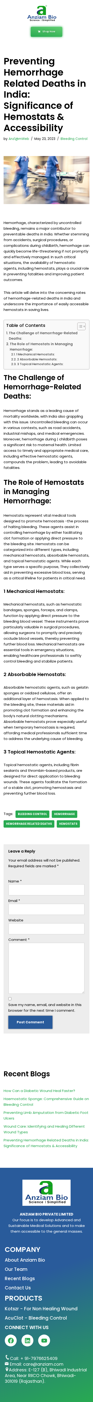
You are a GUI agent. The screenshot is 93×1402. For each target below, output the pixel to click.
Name (15, 881)
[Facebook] (11, 1340)
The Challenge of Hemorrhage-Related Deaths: (43, 336)
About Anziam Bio (25, 1260)
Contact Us (18, 1288)
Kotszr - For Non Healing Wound (41, 1309)
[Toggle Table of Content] (79, 326)
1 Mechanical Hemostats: (35, 354)
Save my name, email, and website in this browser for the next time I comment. (45, 1007)
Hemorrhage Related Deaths (29, 824)
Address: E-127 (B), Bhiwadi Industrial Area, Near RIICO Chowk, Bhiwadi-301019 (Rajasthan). (46, 1375)
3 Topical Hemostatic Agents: (40, 364)
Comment (19, 939)
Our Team (16, 1269)
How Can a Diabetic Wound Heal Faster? (39, 1090)
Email (14, 900)
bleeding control (32, 814)
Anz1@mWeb (19, 139)
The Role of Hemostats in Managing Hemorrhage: (41, 347)
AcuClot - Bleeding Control (36, 1318)
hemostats (68, 824)
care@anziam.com (43, 1364)
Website (15, 920)
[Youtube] (44, 1340)
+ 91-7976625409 (38, 1358)
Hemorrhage (64, 814)
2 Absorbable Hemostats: (37, 359)
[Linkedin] (27, 1340)
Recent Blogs (20, 1278)
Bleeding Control (74, 139)
